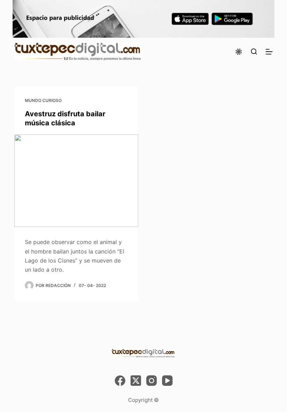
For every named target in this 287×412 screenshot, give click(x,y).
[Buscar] (254, 51)
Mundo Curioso (43, 100)
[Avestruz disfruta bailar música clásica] (76, 180)
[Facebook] (120, 380)
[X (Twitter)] (136, 380)
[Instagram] (151, 380)
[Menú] (269, 51)
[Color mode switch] (238, 51)
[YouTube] (167, 380)
